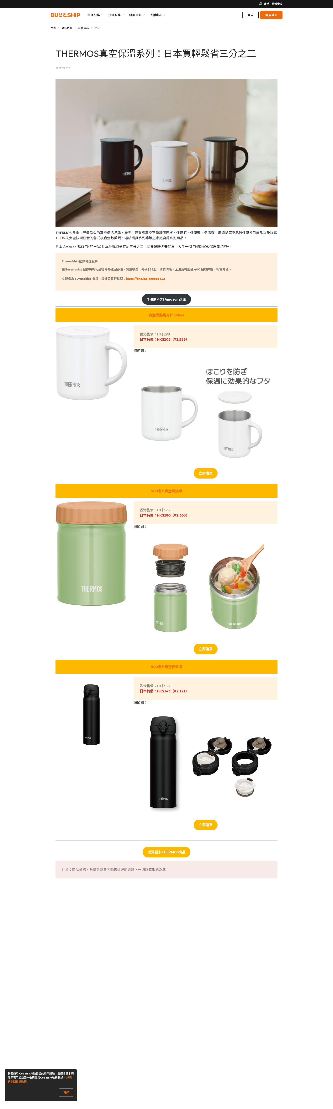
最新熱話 (66, 28)
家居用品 (83, 28)
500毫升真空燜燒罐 (166, 491)
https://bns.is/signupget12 (145, 279)
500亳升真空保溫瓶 (166, 667)
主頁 (53, 28)
